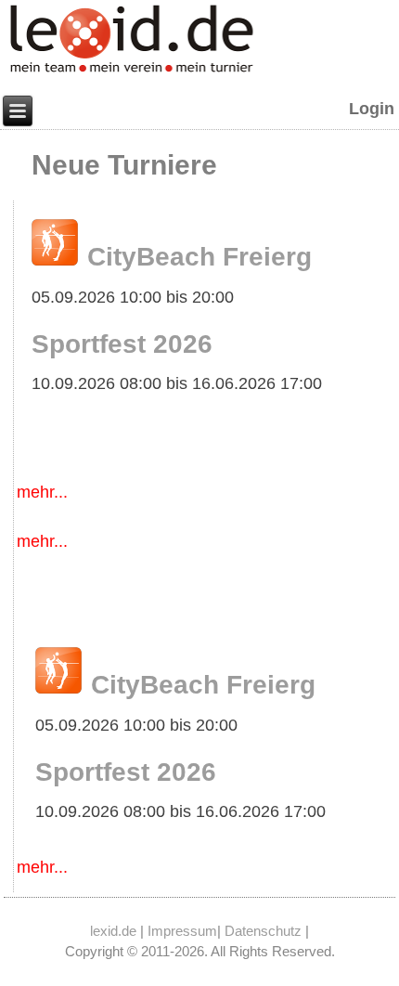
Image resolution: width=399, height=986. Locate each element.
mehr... (42, 492)
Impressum (182, 931)
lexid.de (113, 931)
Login (371, 108)
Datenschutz (263, 931)
